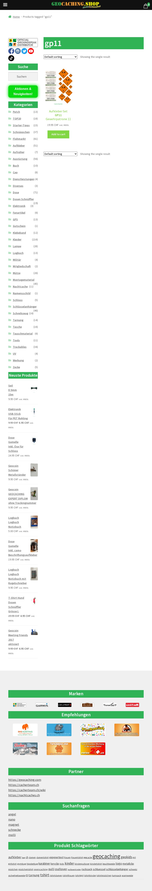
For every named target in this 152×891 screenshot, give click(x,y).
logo (119, 863)
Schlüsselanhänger (25, 306)
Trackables (20, 347)
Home (16, 16)
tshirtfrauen (69, 875)
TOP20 (17, 118)
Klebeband (19, 232)
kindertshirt (96, 863)
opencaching (41, 869)
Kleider (17, 239)
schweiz (133, 869)
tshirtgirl (79, 875)
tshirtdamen (56, 875)
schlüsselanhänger (117, 869)
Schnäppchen (21, 132)
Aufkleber (19, 145)
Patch (16, 112)
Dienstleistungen (23, 179)
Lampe (17, 246)
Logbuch (18, 253)
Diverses (18, 186)
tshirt (44, 874)
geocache (88, 857)
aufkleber (14, 857)
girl (134, 857)
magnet (13, 824)
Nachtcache (20, 286)
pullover (61, 869)
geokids (126, 857)
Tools (16, 340)
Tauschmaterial (23, 333)
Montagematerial (23, 280)
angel (12, 814)
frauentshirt (77, 857)
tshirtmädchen (104, 875)
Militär (17, 259)
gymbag (21, 863)
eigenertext (56, 857)
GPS (15, 219)
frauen (67, 857)
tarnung (34, 875)
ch (27, 857)
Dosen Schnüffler (23, 199)
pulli (51, 869)
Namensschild (21, 293)
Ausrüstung (20, 159)
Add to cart (58, 134)
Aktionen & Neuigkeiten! (22, 91)
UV (14, 353)
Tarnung (18, 320)
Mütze (16, 273)
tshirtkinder (90, 875)
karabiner (44, 863)
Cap (15, 172)
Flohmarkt (19, 139)
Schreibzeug (20, 313)
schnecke (14, 830)
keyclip (55, 863)
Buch (16, 165)
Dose (16, 192)
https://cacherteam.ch (23, 785)
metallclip (128, 863)
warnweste (127, 875)
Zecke (16, 367)
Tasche (17, 327)
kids (62, 863)
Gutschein (19, 226)
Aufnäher (18, 152)
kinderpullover (82, 863)
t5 (27, 875)
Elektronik (19, 206)
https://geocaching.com (24, 780)
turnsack (116, 875)
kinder (69, 863)
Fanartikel (19, 212)
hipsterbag (32, 863)
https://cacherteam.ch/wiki (27, 790)
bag (23, 857)
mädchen (13, 869)
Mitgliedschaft (22, 266)
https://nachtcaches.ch (24, 795)
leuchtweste (109, 863)
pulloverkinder (74, 869)
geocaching (106, 856)
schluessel (99, 869)
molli (12, 835)
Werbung (18, 360)
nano (11, 819)
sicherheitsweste (16, 875)
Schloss (18, 300)
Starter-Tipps (21, 125)
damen (32, 857)
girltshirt (12, 863)
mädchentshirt (25, 869)
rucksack (87, 869)
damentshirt (42, 857)
